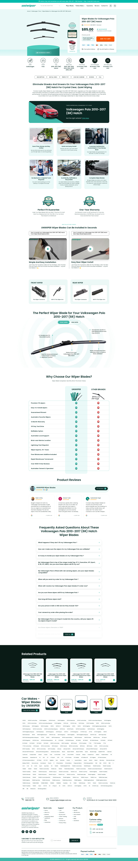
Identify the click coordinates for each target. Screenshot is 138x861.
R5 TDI (104, 763)
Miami (96, 760)
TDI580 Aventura (56, 780)
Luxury (85, 760)
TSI (70, 783)
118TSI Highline (35, 726)
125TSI (73, 726)
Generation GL (33, 757)
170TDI (42, 737)
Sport (40, 766)
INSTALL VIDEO (53, 77)
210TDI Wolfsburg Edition (47, 740)
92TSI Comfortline (41, 749)
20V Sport (104, 737)
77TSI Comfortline (26, 746)
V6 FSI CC (70, 786)
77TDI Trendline (97, 743)
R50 (109, 763)
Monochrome (35, 763)
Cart (114, 5)
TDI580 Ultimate (26, 783)
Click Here (85, 118)
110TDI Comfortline (81, 720)
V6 (59, 786)
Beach (63, 751)
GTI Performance (102, 757)
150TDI (105, 731)
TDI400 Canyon (52, 771)
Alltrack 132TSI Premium (78, 749)
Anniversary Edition (55, 751)
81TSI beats (36, 746)
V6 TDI (85, 786)
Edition (97, 754)
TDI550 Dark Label (103, 777)
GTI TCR (45, 760)
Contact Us (104, 5)
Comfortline (57, 754)
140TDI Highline (100, 729)
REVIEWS (91, 77)
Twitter (34, 831)
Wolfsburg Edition (42, 788)
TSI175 (89, 783)
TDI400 (34, 771)
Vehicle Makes (80, 5)
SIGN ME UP (75, 840)
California (24, 754)
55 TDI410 (46, 743)
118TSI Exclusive (26, 726)
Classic (45, 754)
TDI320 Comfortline (44, 768)
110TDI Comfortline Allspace (95, 720)
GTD (58, 757)
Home (28, 11)
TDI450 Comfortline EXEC (44, 777)
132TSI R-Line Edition (80, 729)
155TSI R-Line (52, 734)
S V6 (28, 766)
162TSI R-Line (93, 734)
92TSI (33, 749)
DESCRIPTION (40, 77)
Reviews (97, 5)
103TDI (24, 720)
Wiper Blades (70, 5)
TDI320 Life (53, 768)
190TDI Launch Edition (67, 737)
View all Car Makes (29, 710)
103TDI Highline (42, 720)
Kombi (68, 760)
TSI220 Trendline (26, 786)
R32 (96, 763)
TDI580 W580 (35, 783)
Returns (61, 818)
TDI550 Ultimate (46, 780)
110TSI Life (65, 723)
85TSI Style (89, 746)
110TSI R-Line (73, 723)
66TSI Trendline (65, 743)
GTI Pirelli (39, 760)
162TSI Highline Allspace (82, 734)
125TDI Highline (66, 726)
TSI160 (74, 783)
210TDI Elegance (26, 740)
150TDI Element (26, 734)
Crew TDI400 (70, 754)
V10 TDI (45, 786)
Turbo (39, 786)
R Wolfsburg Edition (88, 763)
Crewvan (78, 754)
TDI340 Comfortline (81, 768)
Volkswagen (34, 11)
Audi (75, 816)
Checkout (61, 812)
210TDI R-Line (35, 740)
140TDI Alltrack (91, 729)
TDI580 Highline (77, 780)
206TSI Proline (87, 737)
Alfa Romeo (77, 812)
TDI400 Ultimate (26, 774)
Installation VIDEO (44, 52)
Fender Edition (104, 754)
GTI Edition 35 (84, 757)
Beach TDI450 (79, 751)
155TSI (33, 734)
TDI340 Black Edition (69, 768)
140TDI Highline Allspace (28, 731)
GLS (44, 757)
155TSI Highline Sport (42, 734)
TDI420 (34, 774)
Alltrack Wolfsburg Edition (42, 751)
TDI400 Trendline (103, 771)
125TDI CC (58, 726)
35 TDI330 (78, 740)
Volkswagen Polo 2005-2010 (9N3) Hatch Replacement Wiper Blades (56, 675)
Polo (40, 11)
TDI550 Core (93, 777)
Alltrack (59, 749)
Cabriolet (109, 751)
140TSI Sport (59, 731)
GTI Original (93, 757)
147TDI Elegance (74, 731)
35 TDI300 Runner (70, 740)
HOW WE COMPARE (79, 77)
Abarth (75, 810)
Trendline (65, 783)
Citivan (40, 754)
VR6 (23, 788)
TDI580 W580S (44, 783)
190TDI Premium (78, 737)
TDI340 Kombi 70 (108, 768)
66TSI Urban (74, 743)
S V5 (23, 766)
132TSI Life (62, 729)
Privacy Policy (62, 822)
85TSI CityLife (63, 746)
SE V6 (35, 766)
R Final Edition (59, 763)
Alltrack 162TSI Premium (28, 751)
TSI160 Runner (82, 783)
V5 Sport (55, 786)
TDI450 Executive (57, 777)
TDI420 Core (61, 774)
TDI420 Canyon (52, 774)
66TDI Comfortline (55, 743)
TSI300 (34, 786)
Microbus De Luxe (110, 760)
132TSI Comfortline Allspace (51, 729)
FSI (111, 754)
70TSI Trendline (82, 743)
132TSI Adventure (26, 729)
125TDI (52, 726)
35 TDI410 (110, 740)
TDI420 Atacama (42, 774)
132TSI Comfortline (37, 729)
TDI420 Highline (91, 774)
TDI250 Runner (87, 766)
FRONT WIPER (63, 322)
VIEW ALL (68, 634)
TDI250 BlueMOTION (65, 766)
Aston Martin (77, 814)
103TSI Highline (61, 720)
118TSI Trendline (44, 726)
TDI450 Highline (66, 777)
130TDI (79, 726)
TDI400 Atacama (43, 771)
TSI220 (94, 783)
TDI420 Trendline (102, 774)
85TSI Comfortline (73, 746)
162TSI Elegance (61, 734)
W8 (27, 788)
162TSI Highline (70, 734)
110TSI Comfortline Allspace (45, 723)
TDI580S (52, 783)
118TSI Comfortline (105, 723)
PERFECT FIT (65, 77)
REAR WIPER (75, 322)
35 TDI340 (85, 740)
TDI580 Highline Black (89, 780)
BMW (75, 818)
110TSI (23, 723)
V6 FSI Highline (77, 786)
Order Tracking (63, 816)
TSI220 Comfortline (103, 783)
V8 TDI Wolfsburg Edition (106, 786)
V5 (49, 786)
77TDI (90, 743)
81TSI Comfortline (45, 746)
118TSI (97, 723)
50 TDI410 (39, 743)
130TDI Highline (86, 726)
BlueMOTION (102, 751)
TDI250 (56, 766)
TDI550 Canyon (84, 777)
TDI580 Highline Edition (101, 780)
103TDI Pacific (52, 720)
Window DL (33, 788)
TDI (51, 766)
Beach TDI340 (70, 751)
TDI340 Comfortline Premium (95, 768)
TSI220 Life (112, 783)
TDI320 (35, 768)
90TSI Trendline (26, 749)
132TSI (110, 726)
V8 (89, 786)
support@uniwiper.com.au (60, 800)
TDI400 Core (74, 771)
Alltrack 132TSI (66, 749)
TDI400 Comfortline (63, 771)
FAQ (100, 77)
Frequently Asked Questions (49, 817)
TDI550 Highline (26, 780)
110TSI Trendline (90, 723)
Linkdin (30, 831)
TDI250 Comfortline (77, 766)
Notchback (43, 763)
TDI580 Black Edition (67, 780)
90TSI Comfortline (103, 746)
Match (90, 760)
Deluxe (83, 754)
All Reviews (100, 488)
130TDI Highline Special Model (99, 726)
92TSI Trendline (51, 749)
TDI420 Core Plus (71, 774)
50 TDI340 (24, 743)
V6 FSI (63, 786)
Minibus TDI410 (25, 763)
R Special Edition (78, 763)
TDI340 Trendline (26, 771)
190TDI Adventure (56, 737)
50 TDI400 (32, 743)
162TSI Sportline (102, 734)
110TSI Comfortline (32, 723)
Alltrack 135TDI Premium (92, 749)
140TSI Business (40, 731)
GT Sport (53, 757)
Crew (64, 754)
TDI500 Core (76, 777)
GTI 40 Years (68, 757)
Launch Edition (78, 760)
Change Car (72, 51)
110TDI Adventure (71, 720)
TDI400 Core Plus (83, 771)
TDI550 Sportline (36, 780)
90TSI (95, 746)
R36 (100, 763)
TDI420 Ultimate (26, 777)
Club (51, 754)
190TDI (47, 737)
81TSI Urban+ (55, 746)
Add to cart (105, 39)
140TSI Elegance (50, 731)
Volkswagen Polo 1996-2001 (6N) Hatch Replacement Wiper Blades (32, 675)
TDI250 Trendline (107, 766)
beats (86, 751)
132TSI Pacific (70, 729)
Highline (51, 760)
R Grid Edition (68, 763)
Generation (25, 757)
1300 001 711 (29, 800)
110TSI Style (81, 723)
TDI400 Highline (93, 771)
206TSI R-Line (96, 737)
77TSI (104, 743)
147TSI (90, 731)
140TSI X (66, 731)
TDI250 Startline (97, 766)
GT (47, 757)
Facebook (23, 831)
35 (55, 740)
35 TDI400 (103, 740)
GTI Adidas (76, 757)
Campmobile (33, 754)
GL (40, 757)
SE (31, 766)
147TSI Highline (97, 731)
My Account (110, 5)
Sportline (46, 766)
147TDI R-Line (83, 731)
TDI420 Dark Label (81, 774)
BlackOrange (93, 751)
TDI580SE (58, 783)
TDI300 (29, 768)
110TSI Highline (57, 723)
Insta (26, 831)
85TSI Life (82, 746)
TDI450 (34, 777)
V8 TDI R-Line (95, 786)
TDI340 (60, 768)
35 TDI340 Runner (94, 740)
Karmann (62, 760)
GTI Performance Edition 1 (28, 760)
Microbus (102, 760)
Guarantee (90, 5)
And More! (76, 820)
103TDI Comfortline (32, 720)
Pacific (49, 763)
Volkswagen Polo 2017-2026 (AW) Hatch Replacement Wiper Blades (81, 675)
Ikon (57, 760)
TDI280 (24, 768)
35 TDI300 (61, 740)
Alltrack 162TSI (103, 749)
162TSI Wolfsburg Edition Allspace (30, 737)
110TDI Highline (107, 720)
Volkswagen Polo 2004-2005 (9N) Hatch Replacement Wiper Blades (105, 675)
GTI (62, 757)
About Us (46, 812)
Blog (45, 820)
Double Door (91, 754)
